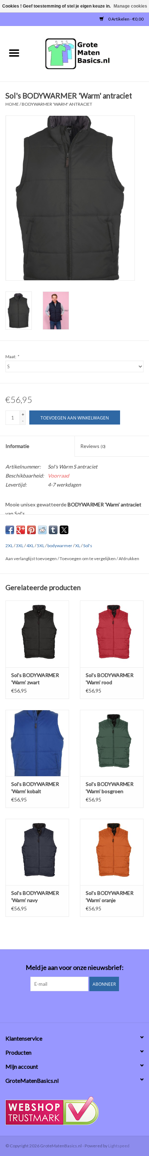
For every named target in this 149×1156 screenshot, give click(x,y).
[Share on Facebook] (9, 530)
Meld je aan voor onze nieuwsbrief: (75, 967)
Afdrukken (129, 558)
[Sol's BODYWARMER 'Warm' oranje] (112, 852)
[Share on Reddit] (42, 530)
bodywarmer (59, 545)
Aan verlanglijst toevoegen (31, 558)
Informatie (17, 446)
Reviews (93, 446)
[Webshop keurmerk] (74, 1110)
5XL (40, 545)
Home (12, 104)
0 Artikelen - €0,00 (125, 19)
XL (77, 545)
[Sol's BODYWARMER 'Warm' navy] (37, 852)
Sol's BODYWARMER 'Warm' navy (35, 896)
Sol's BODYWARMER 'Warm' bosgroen (109, 787)
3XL (20, 545)
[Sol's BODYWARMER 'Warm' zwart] (37, 634)
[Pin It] (31, 530)
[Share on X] (64, 530)
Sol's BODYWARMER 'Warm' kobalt (35, 787)
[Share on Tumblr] (53, 530)
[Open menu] (14, 52)
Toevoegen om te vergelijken (88, 558)
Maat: (12, 356)
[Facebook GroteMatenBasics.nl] (68, 1006)
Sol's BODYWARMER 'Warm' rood (109, 678)
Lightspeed (118, 1145)
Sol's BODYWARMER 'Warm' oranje (109, 896)
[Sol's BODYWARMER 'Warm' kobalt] (37, 743)
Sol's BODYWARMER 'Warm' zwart (35, 678)
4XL (30, 545)
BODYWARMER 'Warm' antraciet (57, 104)
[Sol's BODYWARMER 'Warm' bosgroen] (112, 743)
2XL (9, 545)
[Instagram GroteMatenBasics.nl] (81, 1006)
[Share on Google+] (20, 530)
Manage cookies (130, 6)
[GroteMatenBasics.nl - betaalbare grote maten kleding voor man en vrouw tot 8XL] (88, 53)
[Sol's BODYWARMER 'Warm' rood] (112, 634)
